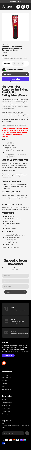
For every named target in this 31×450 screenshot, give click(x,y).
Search (4, 400)
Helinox (4, 386)
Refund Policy (6, 408)
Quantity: (7, 63)
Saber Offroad (6, 378)
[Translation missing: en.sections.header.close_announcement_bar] (30, 1)
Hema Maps (5, 375)
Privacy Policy (6, 411)
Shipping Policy (6, 405)
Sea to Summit (6, 389)
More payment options (15, 82)
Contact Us (5, 414)
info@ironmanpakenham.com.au (19, 333)
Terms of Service (7, 402)
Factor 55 (5, 383)
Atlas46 (4, 381)
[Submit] (27, 433)
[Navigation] (27, 7)
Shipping (12, 58)
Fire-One (4, 52)
